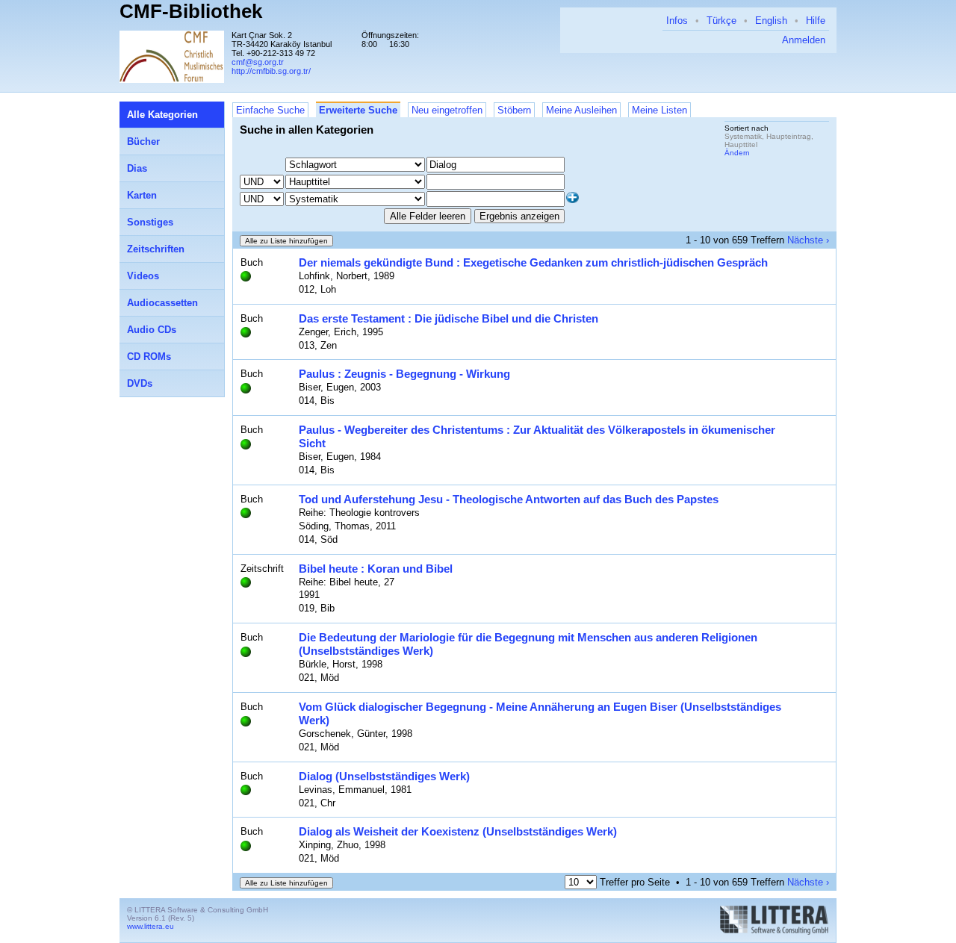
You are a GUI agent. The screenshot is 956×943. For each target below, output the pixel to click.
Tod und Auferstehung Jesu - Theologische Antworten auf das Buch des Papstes (508, 499)
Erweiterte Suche (358, 110)
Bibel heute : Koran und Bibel (376, 568)
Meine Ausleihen (581, 110)
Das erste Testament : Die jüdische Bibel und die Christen (448, 318)
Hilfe (815, 20)
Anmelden (803, 40)
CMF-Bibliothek (191, 11)
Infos (677, 20)
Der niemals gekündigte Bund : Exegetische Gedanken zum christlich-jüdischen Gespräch (533, 262)
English (771, 20)
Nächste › (808, 240)
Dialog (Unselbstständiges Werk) (384, 776)
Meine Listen (659, 110)
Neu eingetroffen (447, 110)
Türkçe (721, 20)
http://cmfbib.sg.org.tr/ (271, 70)
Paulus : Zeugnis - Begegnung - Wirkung (404, 373)
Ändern (737, 153)
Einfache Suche (270, 110)
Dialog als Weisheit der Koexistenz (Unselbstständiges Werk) (458, 831)
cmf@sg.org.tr (258, 61)
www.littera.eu (150, 926)
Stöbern (514, 110)
